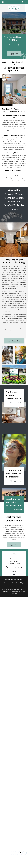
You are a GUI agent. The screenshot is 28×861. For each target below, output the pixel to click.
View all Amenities (14, 341)
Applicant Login (18, 579)
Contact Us (7, 586)
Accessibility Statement (17, 586)
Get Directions (17, 510)
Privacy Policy (19, 582)
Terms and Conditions (9, 582)
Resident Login (9, 579)
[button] (23, 2)
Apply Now (14, 54)
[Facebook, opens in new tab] (14, 574)
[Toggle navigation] (2, 2)
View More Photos (16, 403)
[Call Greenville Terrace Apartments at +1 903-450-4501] (25, 2)
